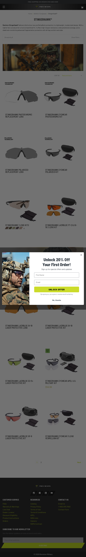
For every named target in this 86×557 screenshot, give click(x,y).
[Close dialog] (81, 255)
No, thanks (56, 300)
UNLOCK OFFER (57, 289)
